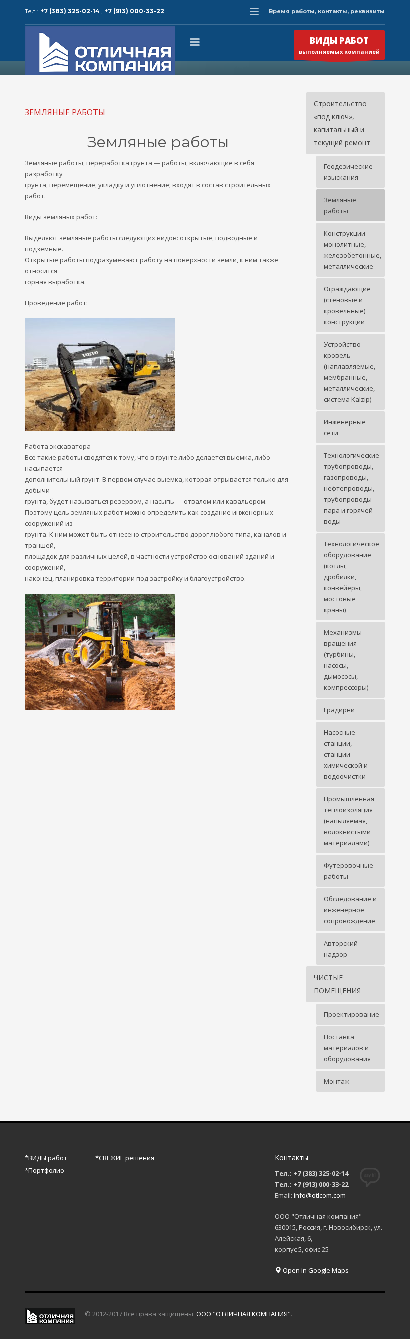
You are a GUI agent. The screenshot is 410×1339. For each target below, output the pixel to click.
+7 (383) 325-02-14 (71, 11)
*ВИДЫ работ (46, 1157)
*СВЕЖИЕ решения (125, 1157)
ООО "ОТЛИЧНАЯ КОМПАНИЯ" (243, 1313)
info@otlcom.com (320, 1195)
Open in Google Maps (315, 1270)
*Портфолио (44, 1170)
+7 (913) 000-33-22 (134, 11)
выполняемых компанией (339, 45)
